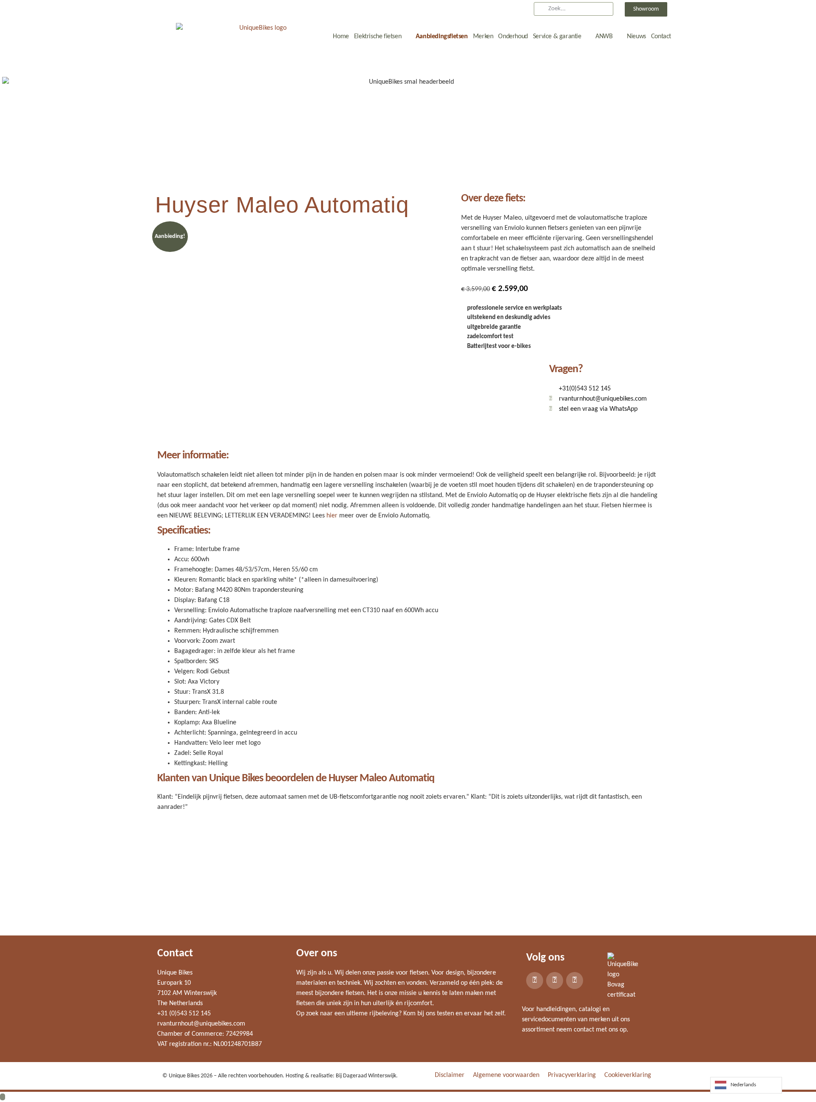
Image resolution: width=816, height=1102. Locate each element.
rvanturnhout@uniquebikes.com (201, 1023)
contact (584, 1029)
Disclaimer (450, 1075)
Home (340, 36)
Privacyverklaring (572, 1075)
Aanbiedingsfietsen (442, 36)
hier (331, 515)
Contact (661, 36)
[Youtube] (574, 980)
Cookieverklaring (627, 1075)
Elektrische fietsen (377, 36)
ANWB (603, 36)
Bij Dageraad (351, 1076)
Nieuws (636, 36)
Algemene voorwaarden (506, 1075)
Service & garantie (557, 36)
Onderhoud (512, 36)
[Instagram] (554, 980)
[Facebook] (534, 980)
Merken (483, 36)
